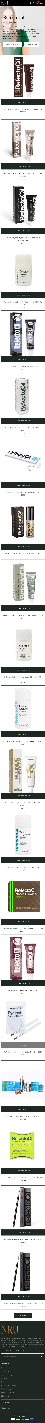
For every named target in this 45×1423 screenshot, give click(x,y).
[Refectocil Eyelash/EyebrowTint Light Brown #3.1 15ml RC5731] (23, 141)
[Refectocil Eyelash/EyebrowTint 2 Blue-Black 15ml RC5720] (23, 334)
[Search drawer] (30, 3)
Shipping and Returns (8, 1385)
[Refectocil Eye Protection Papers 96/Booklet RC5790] (23, 460)
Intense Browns (31, 44)
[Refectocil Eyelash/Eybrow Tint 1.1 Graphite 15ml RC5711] (23, 583)
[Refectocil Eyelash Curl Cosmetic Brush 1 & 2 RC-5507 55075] (23, 1020)
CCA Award (5, 1396)
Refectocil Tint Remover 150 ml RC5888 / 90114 (23, 867)
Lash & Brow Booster (13, 44)
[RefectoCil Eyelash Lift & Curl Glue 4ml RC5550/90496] (23, 522)
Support (4, 1368)
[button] (41, 1356)
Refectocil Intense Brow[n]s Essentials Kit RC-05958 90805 (23, 929)
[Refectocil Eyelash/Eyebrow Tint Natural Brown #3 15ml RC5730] (23, 77)
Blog (2, 1382)
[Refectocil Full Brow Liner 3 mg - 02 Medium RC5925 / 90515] (23, 1207)
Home (5, 22)
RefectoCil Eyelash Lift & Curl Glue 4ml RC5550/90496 (23, 554)
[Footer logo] (10, 1330)
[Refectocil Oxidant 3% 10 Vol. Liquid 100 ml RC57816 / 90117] (23, 645)
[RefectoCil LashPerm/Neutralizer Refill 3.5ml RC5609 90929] (23, 396)
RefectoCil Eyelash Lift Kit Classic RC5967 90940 (23, 1116)
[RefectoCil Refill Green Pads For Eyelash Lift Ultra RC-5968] (23, 1146)
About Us (4, 1378)
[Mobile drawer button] (42, 3)
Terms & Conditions (7, 1392)
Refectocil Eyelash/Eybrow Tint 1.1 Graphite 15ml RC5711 (23, 615)
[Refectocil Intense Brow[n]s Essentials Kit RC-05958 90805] (23, 897)
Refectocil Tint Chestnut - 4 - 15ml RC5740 (23, 990)
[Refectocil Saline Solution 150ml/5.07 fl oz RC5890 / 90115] (23, 709)
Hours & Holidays (7, 1375)
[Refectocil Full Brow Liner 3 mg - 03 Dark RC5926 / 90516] (23, 1272)
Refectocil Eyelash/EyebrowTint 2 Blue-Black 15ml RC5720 (23, 366)
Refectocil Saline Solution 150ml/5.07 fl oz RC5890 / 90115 (23, 741)
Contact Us (5, 1371)
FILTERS (24, 1416)
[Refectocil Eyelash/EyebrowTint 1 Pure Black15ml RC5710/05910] (23, 206)
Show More (7, 38)
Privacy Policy (6, 1389)
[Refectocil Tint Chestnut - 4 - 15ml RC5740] (23, 958)
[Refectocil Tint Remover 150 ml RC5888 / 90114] (23, 835)
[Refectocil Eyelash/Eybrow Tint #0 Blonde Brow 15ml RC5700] (23, 771)
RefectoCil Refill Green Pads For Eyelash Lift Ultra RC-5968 (23, 1178)
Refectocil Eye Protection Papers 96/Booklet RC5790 (23, 492)
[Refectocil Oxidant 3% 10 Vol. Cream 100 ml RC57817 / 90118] (23, 270)
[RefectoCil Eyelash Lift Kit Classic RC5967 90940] (23, 1084)
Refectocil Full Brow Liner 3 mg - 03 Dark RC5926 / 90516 (23, 1304)
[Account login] (33, 3)
